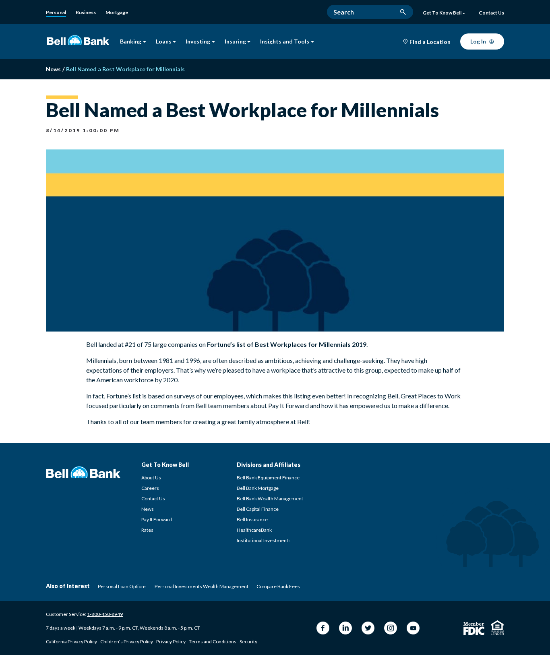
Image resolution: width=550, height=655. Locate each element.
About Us (151, 478)
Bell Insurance (252, 519)
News (147, 509)
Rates (147, 530)
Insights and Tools (284, 42)
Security (248, 641)
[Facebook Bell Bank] (322, 628)
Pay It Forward (156, 519)
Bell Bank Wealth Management (270, 498)
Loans (164, 42)
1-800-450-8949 (105, 614)
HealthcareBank (254, 530)
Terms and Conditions (212, 641)
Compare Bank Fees (278, 586)
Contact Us (153, 498)
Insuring (235, 42)
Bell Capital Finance (258, 509)
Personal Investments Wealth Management (201, 586)
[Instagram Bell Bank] (390, 628)
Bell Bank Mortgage (258, 488)
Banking (130, 42)
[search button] (403, 12)
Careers (150, 488)
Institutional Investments (264, 540)
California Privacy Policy (71, 641)
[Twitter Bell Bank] (368, 628)
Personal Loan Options (122, 586)
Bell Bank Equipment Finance (268, 478)
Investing (198, 42)
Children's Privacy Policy (126, 641)
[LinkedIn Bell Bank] (345, 628)
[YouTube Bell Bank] (413, 628)
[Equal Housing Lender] (497, 627)
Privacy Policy (171, 641)
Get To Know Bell (442, 12)
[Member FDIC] (473, 628)
